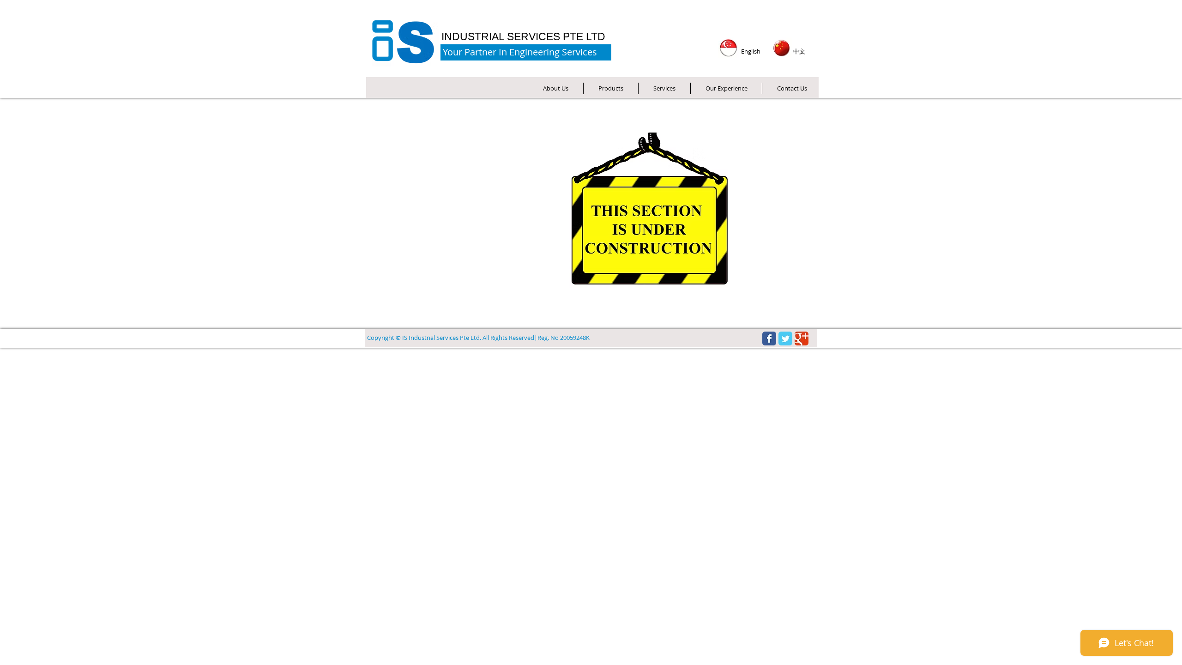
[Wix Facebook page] (769, 338)
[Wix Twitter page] (785, 338)
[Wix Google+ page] (801, 338)
